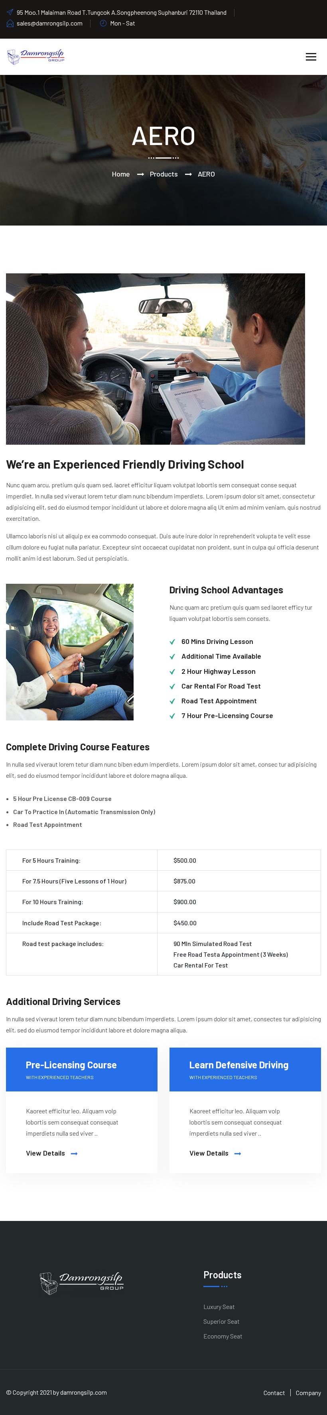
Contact (274, 1392)
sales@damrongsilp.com (50, 23)
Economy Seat (222, 1336)
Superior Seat (221, 1321)
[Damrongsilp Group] (35, 56)
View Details (46, 1152)
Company (308, 1392)
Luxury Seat (219, 1306)
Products (164, 173)
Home (121, 173)
